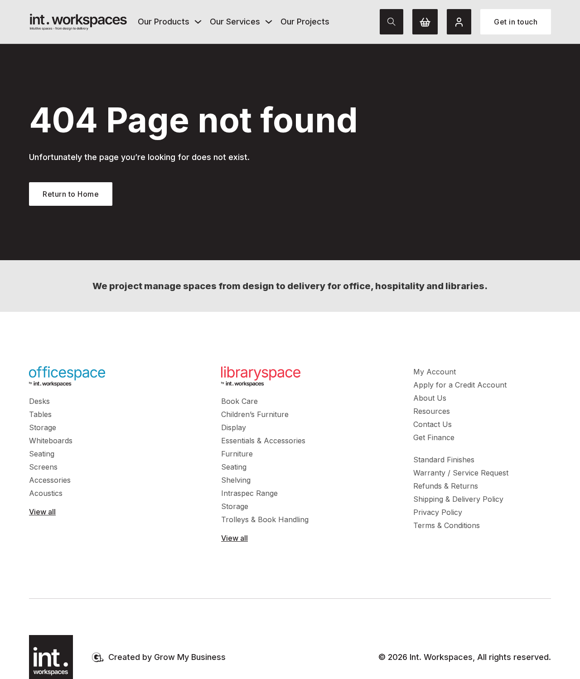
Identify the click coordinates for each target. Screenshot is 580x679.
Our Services (235, 21)
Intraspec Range (249, 493)
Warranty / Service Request (460, 472)
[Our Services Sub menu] (269, 22)
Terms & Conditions (446, 525)
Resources (431, 411)
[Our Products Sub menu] (198, 22)
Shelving (236, 480)
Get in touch (515, 21)
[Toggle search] (391, 22)
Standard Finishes (443, 459)
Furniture (237, 453)
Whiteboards (50, 440)
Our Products (163, 21)
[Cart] (425, 21)
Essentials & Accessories (263, 440)
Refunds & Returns (445, 485)
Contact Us (432, 424)
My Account (434, 371)
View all (42, 511)
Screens (43, 466)
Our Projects (304, 21)
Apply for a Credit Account (460, 384)
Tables (40, 414)
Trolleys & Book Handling (265, 519)
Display (233, 427)
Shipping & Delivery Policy (458, 499)
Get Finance (433, 437)
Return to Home (71, 194)
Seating (41, 453)
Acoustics (46, 493)
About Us (429, 398)
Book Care (239, 401)
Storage (42, 427)
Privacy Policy (437, 512)
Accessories (50, 480)
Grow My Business (190, 657)
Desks (39, 401)
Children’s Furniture (255, 414)
